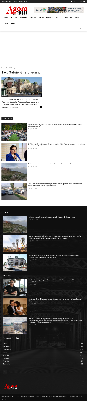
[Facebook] (71, 1)
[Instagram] (74, 1)
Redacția (4, 107)
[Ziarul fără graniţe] (17, 9)
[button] (81, 28)
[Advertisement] (43, 48)
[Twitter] (78, 1)
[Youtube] (84, 1)
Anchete (4, 96)
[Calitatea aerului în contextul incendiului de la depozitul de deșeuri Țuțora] (14, 172)
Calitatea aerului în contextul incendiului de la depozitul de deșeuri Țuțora (51, 164)
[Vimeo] (81, 1)
